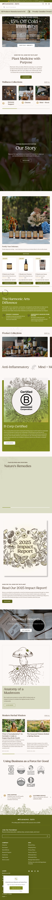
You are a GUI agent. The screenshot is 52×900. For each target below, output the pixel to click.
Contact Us (5, 854)
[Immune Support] (9, 93)
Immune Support (11, 103)
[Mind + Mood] (42, 93)
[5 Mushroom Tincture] (26, 265)
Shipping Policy (32, 847)
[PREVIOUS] (2, 318)
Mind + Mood (44, 102)
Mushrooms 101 (6, 873)
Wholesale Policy (32, 857)
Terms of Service (32, 852)
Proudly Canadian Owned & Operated (32, 11)
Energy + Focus (16, 367)
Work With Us (5, 850)
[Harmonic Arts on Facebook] (28, 871)
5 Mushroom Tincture (25, 274)
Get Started (26, 630)
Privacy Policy (31, 850)
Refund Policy (31, 845)
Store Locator (5, 859)
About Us (4, 845)
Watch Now (26, 160)
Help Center (5, 857)
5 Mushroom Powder (8, 274)
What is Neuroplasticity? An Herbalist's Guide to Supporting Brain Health (12, 736)
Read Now (7, 601)
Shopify (5, 893)
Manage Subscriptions (33, 859)
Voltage (10, 893)
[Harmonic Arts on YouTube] (31, 871)
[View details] (27, 650)
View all (47, 715)
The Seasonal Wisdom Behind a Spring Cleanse (38, 735)
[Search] (3, 7)
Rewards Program (6, 852)
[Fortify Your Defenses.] (26, 220)
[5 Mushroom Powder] (9, 265)
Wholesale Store (32, 854)
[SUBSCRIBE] (47, 836)
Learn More (26, 77)
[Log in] (43, 3)
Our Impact (5, 847)
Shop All (47, 82)
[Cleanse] (26, 93)
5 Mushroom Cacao (41, 274)
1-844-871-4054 (37, 798)
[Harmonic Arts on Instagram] (34, 871)
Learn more (41, 1)
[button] (46, 3)
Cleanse (28, 102)
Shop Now (26, 253)
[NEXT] (49, 318)
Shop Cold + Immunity (26, 45)
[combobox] (26, 7)
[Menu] (48, 3)
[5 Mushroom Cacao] (42, 265)
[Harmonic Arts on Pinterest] (37, 871)
